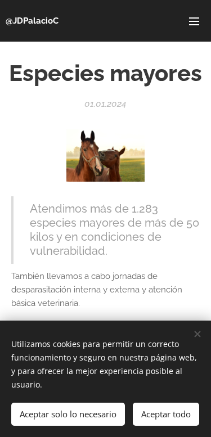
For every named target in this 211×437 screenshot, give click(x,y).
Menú (194, 21)
